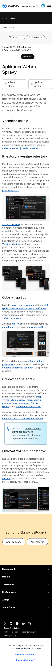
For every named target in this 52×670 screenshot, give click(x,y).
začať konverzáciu (11, 318)
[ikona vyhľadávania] (37, 6)
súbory (15, 323)
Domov (5, 18)
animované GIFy (37, 327)
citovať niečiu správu (30, 400)
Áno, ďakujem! (13, 542)
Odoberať (27, 56)
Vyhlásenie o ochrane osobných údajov (20, 632)
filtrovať (6, 478)
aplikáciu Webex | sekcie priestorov (21, 148)
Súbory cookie (10, 636)
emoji (38, 396)
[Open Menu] (49, 5)
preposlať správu (11, 403)
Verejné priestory (11, 224)
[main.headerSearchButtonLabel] (37, 5)
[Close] (47, 641)
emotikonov (8, 327)
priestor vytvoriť (10, 190)
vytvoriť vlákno (10, 400)
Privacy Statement (24, 654)
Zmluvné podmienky (12, 628)
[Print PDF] (18, 56)
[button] (43, 5)
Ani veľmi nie (37, 542)
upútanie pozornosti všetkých (17, 367)
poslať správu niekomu (22, 305)
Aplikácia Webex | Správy (21, 69)
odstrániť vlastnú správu (28, 406)
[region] (26, 652)
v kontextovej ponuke (22, 418)
